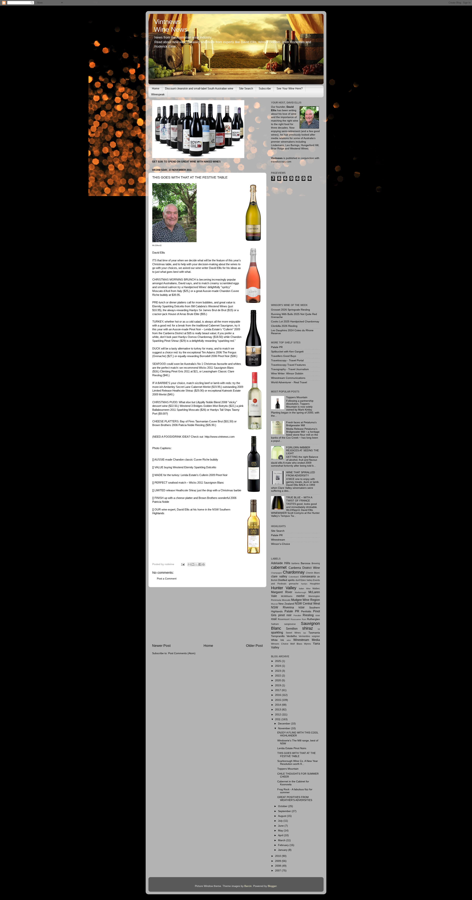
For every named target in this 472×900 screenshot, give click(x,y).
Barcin (248, 886)
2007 (278, 870)
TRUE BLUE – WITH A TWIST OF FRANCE (299, 499)
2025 (278, 661)
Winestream (278, 539)
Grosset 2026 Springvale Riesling (290, 309)
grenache (294, 583)
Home (155, 88)
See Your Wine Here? (290, 88)
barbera (295, 563)
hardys (304, 584)
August (282, 816)
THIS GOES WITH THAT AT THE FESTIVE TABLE (296, 754)
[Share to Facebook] (200, 564)
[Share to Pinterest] (203, 564)
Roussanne (296, 619)
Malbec (316, 588)
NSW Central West (307, 603)
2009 (278, 861)
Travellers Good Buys (283, 356)
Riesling (308, 615)
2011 (278, 719)
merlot (300, 596)
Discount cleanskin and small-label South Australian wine (199, 88)
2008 (278, 865)
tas (304, 633)
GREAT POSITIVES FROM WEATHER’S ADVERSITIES (294, 799)
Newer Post (161, 646)
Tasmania (314, 632)
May (281, 830)
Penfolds (306, 611)
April (281, 835)
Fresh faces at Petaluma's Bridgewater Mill (301, 424)
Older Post (254, 646)
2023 (278, 670)
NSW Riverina (282, 607)
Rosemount (283, 619)
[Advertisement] (207, 615)
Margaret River (281, 592)
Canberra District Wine (304, 567)
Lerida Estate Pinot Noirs (291, 748)
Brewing (316, 563)
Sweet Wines (293, 632)
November (284, 728)
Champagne (276, 573)
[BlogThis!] (193, 564)
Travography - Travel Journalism (290, 369)
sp (319, 629)
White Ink (277, 640)
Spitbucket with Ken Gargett (287, 351)
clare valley (279, 576)
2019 (278, 685)
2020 (278, 680)
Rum (304, 619)
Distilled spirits (286, 580)
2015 (278, 700)
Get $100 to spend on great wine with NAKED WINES (186, 161)
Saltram (275, 624)
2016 (278, 695)
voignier (316, 636)
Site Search (246, 88)
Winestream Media (306, 639)
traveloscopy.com (281, 161)
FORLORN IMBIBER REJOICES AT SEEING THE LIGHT (302, 450)
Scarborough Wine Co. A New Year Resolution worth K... (297, 762)
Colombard (294, 577)
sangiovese (290, 624)
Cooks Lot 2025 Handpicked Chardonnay (295, 321)
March (282, 840)
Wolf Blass (296, 644)
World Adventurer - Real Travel (289, 382)
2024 (278, 665)
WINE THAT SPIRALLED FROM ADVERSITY (300, 474)
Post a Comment (166, 578)
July (280, 820)
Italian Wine (304, 588)
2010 (278, 856)
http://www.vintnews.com (220, 436)
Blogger (272, 886)
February (283, 845)
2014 (278, 704)
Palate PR (277, 347)
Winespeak (158, 94)
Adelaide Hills (280, 563)
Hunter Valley (283, 588)
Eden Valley (307, 580)
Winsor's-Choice (280, 544)
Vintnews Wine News (171, 25)
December (284, 723)
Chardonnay (294, 572)
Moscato (286, 600)
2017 (278, 690)
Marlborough (300, 592)
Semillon (292, 628)
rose (317, 615)
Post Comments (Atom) (181, 653)
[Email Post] (182, 564)
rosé (274, 619)
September (285, 811)
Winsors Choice (279, 644)
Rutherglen (313, 619)
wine (289, 640)
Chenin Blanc (313, 573)
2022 (278, 675)
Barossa (305, 563)
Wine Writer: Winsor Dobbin (287, 373)
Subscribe (265, 88)
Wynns (307, 644)
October (283, 806)
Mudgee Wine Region (305, 599)
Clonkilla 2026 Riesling (284, 326)
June (281, 825)
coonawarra (308, 576)
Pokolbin (297, 615)
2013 (278, 709)
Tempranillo (278, 636)
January (283, 850)
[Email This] (189, 564)
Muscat (274, 604)
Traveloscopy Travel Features (288, 365)
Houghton (315, 583)
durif (298, 580)
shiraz (307, 628)
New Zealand (286, 603)
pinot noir (284, 615)
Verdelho (292, 636)
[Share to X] (196, 564)
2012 (278, 714)
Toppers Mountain (296, 397)
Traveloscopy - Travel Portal (287, 360)
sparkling (277, 632)
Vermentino (304, 636)
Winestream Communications (288, 378)
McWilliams (286, 596)
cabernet (279, 567)
